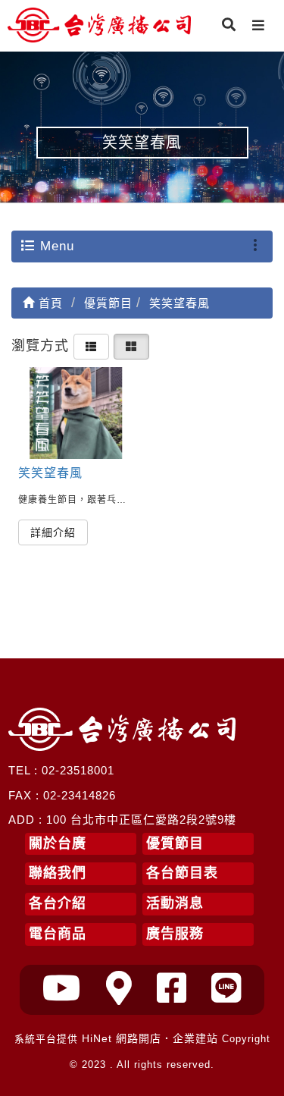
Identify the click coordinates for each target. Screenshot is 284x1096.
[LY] (226, 989)
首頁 (49, 303)
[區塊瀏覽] (131, 345)
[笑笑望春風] (75, 413)
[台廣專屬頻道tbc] (62, 989)
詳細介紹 (53, 532)
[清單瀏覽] (91, 345)
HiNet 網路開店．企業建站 (150, 1038)
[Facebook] (172, 989)
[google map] (119, 989)
